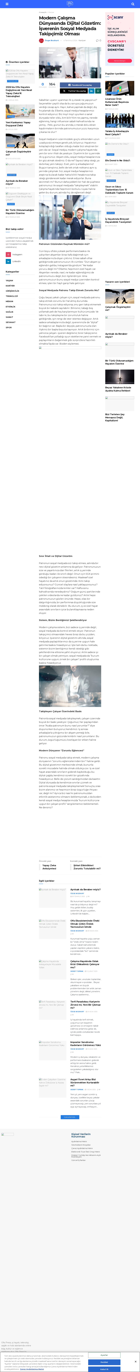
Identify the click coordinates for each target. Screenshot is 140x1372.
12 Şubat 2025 (91, 971)
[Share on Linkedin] (91, 91)
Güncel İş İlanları (78, 1160)
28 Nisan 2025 (92, 931)
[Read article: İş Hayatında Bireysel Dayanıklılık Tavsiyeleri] (119, 208)
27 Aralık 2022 (112, 109)
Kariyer (51, 12)
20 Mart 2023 (112, 164)
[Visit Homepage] (70, 4)
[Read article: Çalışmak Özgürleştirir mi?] (20, 141)
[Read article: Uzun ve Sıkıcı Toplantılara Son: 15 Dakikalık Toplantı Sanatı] (119, 176)
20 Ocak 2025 (92, 1012)
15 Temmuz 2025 (13, 217)
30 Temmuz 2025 (78, 896)
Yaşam (11, 116)
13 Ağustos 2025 (13, 159)
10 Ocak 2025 (92, 1049)
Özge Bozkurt (52, 40)
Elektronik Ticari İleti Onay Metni (85, 1152)
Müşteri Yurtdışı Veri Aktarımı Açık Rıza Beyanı (86, 1156)
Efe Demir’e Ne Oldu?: (117, 160)
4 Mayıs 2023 (112, 226)
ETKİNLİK (10, 306)
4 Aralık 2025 (12, 100)
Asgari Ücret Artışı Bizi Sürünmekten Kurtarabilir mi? (84, 1082)
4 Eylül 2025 (12, 129)
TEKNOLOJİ (12, 296)
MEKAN (9, 301)
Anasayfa (42, 12)
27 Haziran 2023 (113, 138)
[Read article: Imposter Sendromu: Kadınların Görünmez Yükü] (52, 1050)
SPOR (9, 327)
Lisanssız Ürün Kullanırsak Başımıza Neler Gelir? (117, 102)
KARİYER (10, 286)
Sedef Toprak (76, 971)
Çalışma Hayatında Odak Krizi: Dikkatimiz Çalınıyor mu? (84, 964)
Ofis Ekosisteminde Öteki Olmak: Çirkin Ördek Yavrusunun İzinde (84, 923)
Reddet (104, 1362)
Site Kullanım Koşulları (81, 1145)
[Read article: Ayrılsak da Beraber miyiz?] (52, 898)
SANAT (9, 317)
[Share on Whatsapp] (98, 91)
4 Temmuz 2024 (70, 40)
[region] (70, 1362)
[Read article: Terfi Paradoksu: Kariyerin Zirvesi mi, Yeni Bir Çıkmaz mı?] (52, 1010)
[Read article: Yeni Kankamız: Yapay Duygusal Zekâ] (20, 111)
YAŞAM (9, 280)
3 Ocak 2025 (91, 1089)
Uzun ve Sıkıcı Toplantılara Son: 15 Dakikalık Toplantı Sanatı (119, 189)
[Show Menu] (7, 4)
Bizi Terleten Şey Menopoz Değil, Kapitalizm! (115, 417)
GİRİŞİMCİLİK (12, 291)
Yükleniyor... (70, 1117)
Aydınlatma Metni (79, 1141)
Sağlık (110, 213)
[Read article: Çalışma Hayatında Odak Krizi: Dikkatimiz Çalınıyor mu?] (52, 969)
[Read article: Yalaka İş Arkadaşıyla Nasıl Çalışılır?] (119, 120)
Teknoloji (13, 81)
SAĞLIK (9, 312)
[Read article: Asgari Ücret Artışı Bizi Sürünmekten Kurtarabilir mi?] (52, 1088)
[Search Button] (133, 4)
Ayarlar (104, 1355)
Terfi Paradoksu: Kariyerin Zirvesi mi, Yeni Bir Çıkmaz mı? (85, 1004)
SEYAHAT (11, 322)
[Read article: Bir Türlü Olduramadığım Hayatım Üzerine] (20, 199)
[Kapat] (136, 1362)
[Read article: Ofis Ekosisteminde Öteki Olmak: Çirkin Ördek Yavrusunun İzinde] (52, 929)
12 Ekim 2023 (111, 197)
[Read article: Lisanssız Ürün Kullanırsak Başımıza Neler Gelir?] (119, 88)
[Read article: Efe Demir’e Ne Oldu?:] (119, 149)
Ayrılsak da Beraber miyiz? (85, 889)
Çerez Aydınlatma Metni (82, 1148)
